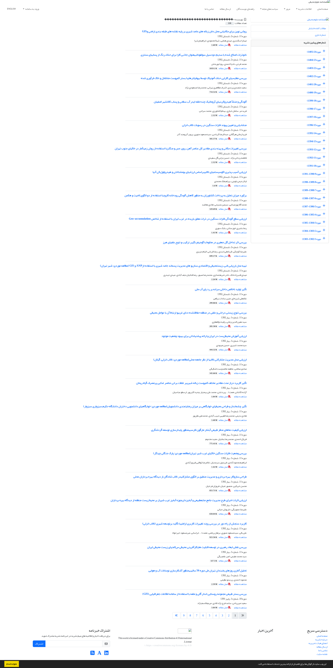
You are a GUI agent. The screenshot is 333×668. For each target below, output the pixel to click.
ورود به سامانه (32, 9)
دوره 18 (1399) (314, 100)
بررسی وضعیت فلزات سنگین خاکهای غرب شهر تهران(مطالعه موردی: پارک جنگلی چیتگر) (200, 453)
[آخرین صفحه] (176, 615)
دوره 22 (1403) (314, 68)
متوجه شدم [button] (11, 664)
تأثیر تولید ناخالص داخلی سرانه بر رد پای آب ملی (221, 289)
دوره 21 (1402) (314, 76)
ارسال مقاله (225, 9)
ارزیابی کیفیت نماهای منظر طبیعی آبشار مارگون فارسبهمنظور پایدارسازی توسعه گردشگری (199, 429)
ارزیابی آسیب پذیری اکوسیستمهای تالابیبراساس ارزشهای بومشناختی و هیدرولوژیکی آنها (200, 172)
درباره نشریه (321, 639)
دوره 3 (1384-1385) (311, 222)
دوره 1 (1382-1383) (311, 239)
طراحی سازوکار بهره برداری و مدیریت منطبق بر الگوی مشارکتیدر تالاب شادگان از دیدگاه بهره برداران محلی (190, 476)
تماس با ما (209, 9)
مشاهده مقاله (240, 45)
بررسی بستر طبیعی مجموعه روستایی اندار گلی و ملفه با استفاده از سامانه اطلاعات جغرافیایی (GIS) (194, 593)
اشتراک (39, 643)
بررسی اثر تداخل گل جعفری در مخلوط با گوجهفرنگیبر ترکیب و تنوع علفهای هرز (205, 242)
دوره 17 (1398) (314, 109)
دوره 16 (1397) (314, 117)
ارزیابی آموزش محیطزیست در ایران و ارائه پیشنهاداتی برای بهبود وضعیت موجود (204, 336)
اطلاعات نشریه (304, 9)
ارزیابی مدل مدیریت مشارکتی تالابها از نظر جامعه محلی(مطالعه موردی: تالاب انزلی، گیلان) (200, 359)
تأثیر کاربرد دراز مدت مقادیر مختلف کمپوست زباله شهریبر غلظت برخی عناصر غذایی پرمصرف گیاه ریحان (191, 383)
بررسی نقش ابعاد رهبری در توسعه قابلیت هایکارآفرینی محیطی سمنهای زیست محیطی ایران (197, 547)
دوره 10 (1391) (314, 165)
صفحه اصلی (322, 9)
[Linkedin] (106, 654)
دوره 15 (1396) (314, 125)
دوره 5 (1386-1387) (311, 206)
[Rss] (92, 654)
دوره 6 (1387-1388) (311, 198)
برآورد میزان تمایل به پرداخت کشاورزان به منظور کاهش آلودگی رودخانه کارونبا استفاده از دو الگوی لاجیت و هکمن (186, 195)
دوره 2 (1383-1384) (311, 231)
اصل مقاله (219, 45)
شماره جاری (320, 35)
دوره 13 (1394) (314, 141)
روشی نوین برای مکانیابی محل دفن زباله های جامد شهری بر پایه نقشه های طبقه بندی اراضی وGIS (194, 31)
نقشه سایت (322, 654)
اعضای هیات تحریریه (318, 643)
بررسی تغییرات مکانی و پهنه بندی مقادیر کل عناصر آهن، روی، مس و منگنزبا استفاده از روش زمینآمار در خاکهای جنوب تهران (181, 148)
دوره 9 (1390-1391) (311, 174)
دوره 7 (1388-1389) (311, 190)
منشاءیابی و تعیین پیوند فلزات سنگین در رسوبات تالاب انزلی (214, 125)
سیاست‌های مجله (270, 9)
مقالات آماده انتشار (317, 28)
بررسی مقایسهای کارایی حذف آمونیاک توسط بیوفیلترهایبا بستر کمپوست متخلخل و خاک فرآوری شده (194, 78)
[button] (256, 664)
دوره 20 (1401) (314, 84)
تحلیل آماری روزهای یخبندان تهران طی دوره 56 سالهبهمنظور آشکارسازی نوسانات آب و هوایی (197, 570)
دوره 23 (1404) (314, 60)
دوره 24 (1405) (314, 52)
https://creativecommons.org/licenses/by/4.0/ (168, 645)
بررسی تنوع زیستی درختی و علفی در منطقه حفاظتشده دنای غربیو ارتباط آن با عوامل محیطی (198, 312)
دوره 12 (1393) (314, 149)
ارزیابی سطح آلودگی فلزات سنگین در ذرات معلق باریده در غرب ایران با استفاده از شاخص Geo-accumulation (188, 218)
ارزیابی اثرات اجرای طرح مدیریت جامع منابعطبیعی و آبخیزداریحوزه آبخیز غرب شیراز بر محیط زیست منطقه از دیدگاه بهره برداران (179, 500)
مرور (288, 9)
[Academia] (99, 654)
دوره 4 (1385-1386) (311, 214)
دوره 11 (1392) (314, 157)
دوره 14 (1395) (314, 133)
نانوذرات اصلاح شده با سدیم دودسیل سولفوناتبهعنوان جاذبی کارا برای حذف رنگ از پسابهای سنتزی (194, 54)
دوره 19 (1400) (314, 92)
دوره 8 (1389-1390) (311, 182)
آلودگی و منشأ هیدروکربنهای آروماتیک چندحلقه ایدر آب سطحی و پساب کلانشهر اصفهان (200, 101)
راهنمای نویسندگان (245, 9)
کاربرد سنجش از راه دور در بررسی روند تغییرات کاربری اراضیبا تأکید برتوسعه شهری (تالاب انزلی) (194, 523)
